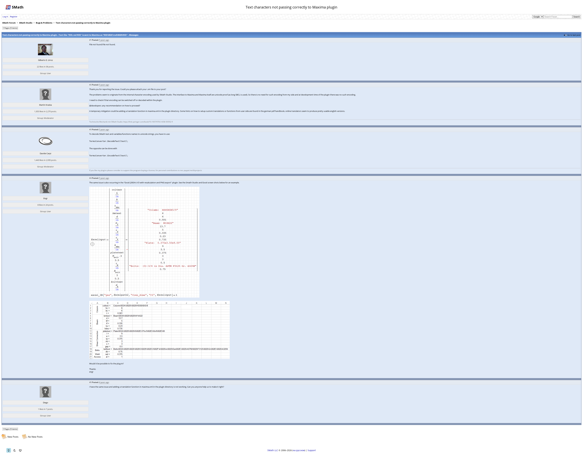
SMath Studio (25, 22)
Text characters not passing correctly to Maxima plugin (83, 22)
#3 (90, 129)
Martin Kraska (45, 104)
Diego (45, 402)
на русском (299, 450)
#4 (90, 178)
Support (312, 450)
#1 (90, 40)
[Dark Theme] (14, 450)
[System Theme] (20, 450)
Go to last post (574, 35)
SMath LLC (272, 450)
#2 (90, 84)
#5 (90, 382)
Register (13, 16)
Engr (45, 198)
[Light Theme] (8, 450)
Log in (5, 16)
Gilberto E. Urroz (45, 60)
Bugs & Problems (44, 22)
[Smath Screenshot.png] (144, 296)
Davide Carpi (45, 153)
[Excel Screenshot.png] (159, 358)
